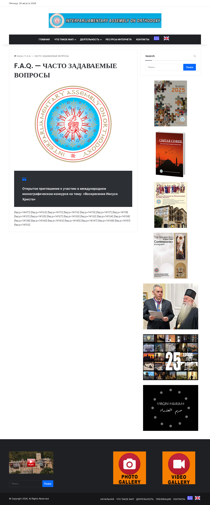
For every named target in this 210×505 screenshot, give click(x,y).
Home (19, 56)
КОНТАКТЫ (142, 39)
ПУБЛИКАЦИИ (163, 499)
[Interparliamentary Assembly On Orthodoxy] (105, 20)
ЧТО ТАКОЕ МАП (64, 39)
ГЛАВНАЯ (44, 39)
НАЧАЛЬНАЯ (107, 499)
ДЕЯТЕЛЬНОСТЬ (89, 39)
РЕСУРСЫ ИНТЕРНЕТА (119, 39)
